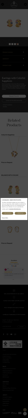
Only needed (7, 213)
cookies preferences (15, 209)
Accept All (20, 213)
